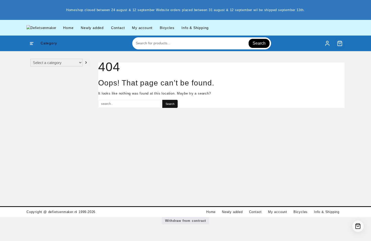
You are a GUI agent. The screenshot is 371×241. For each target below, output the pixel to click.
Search (259, 43)
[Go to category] (86, 63)
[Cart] (340, 43)
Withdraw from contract (185, 221)
